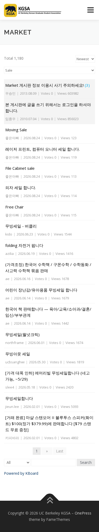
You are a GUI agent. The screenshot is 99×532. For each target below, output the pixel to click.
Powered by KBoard (21, 473)
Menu (90, 10)
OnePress (83, 513)
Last (59, 450)
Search (86, 462)
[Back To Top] (49, 500)
